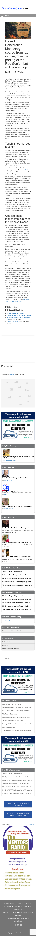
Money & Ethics (6, 645)
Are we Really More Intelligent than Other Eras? (17, 707)
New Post (17, 906)
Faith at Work (6, 642)
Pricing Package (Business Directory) (18, 918)
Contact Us (28, 903)
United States (18, 921)
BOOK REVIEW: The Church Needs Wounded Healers (19, 790)
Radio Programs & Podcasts (10, 649)
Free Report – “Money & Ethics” (11, 631)
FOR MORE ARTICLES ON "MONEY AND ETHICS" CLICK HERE (18, 814)
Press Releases (28, 912)
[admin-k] (17, 487)
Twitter (18, 925)
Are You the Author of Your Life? (12, 720)
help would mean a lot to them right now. (17, 300)
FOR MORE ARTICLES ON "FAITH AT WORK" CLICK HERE (18, 804)
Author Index (27, 906)
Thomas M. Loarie (8, 508)
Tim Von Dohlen (8, 480)
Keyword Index (18, 909)
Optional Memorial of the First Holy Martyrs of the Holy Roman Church (18, 457)
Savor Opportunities (8, 727)
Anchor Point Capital (7, 621)
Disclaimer (18, 915)
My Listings (7, 906)
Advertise (5, 912)
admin (5, 494)
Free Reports (16, 912)
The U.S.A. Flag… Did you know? (12, 571)
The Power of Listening (9, 714)
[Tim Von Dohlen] (17, 473)
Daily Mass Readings (9, 460)
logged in (11, 374)
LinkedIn (21, 925)
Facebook (15, 925)
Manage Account (9, 903)
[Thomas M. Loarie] (17, 501)
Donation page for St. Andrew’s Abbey (19, 315)
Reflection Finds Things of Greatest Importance (17, 478)
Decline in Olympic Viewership (12, 704)
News (19, 903)
